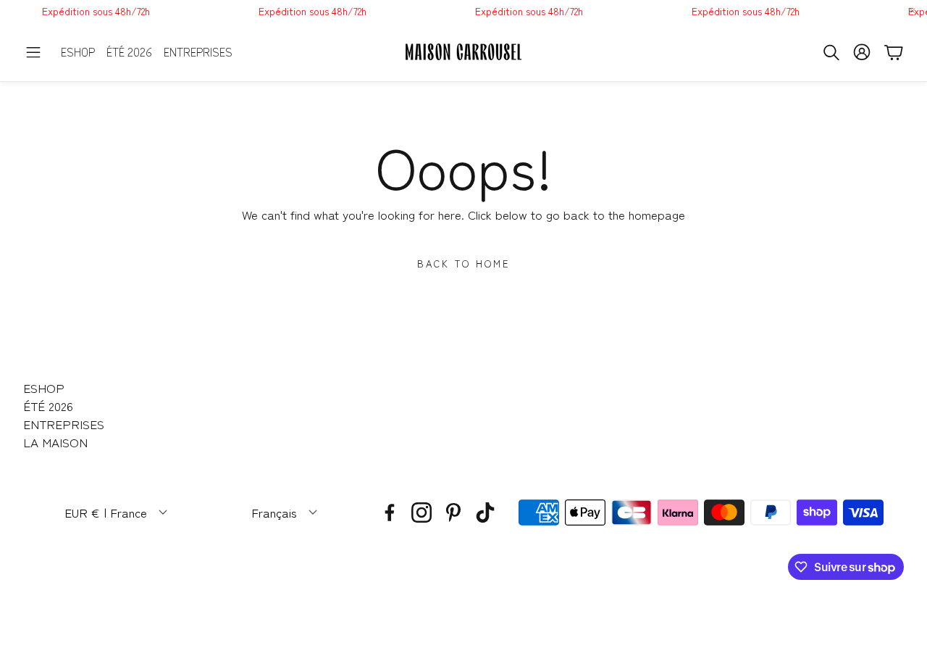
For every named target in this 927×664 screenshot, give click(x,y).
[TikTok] (485, 512)
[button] (33, 52)
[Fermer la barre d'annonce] (912, 11)
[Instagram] (421, 512)
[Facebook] (389, 512)
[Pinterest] (453, 512)
